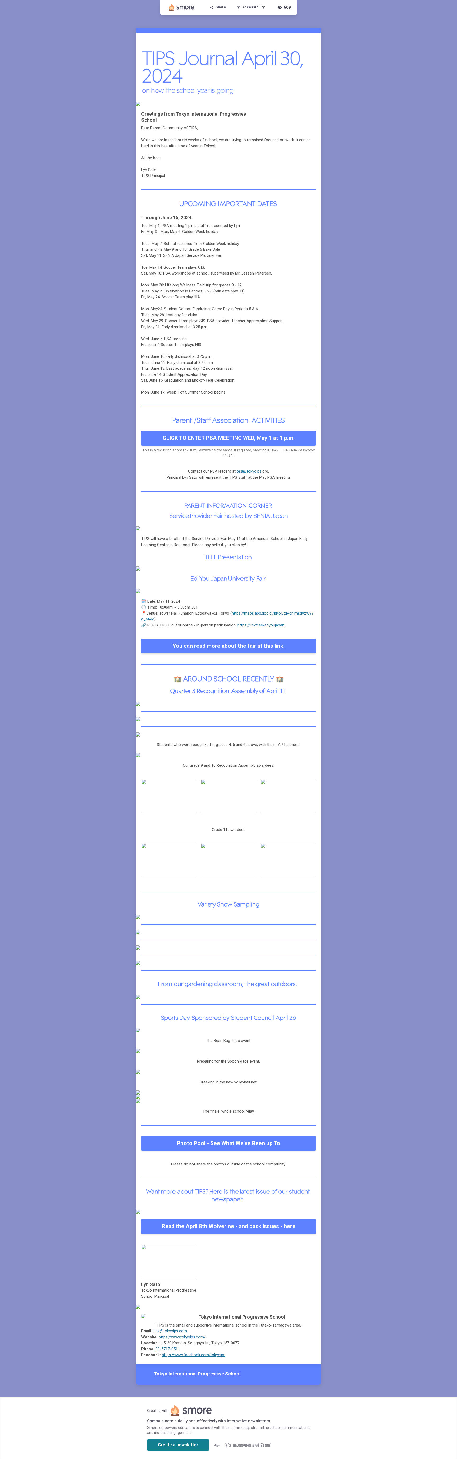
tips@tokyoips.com (170, 1331)
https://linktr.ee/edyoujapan (260, 625)
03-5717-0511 (168, 1349)
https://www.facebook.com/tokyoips (193, 1354)
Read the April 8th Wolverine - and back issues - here (228, 1226)
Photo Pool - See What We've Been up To (228, 1143)
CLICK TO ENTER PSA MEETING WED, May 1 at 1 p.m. (229, 438)
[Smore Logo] (181, 7)
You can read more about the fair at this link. (229, 646)
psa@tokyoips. (249, 471)
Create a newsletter (178, 1444)
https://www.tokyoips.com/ (182, 1337)
